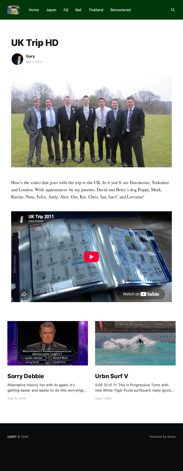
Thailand (96, 10)
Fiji (66, 10)
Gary (30, 56)
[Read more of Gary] (17, 59)
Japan (51, 10)
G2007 (12, 436)
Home (34, 10)
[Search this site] (173, 9)
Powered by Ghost (163, 436)
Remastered (120, 10)
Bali (78, 10)
